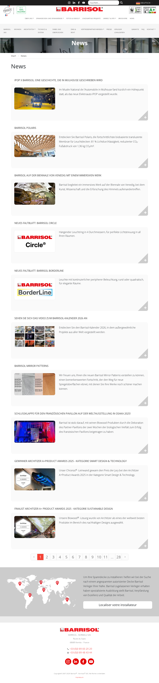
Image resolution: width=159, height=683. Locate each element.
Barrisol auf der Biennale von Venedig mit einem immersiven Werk (57, 175)
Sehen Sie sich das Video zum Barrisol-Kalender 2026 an (50, 318)
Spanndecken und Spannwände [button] (49, 18)
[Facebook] (78, 2)
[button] (144, 3)
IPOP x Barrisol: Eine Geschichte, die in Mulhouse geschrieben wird (58, 80)
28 (118, 556)
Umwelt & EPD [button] (109, 18)
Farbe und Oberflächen (57, 30)
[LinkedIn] (74, 2)
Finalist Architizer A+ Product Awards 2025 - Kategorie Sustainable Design (63, 508)
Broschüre (122, 18)
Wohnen (17, 29)
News (132, 18)
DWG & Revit (73, 30)
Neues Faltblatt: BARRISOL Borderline (39, 270)
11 (105, 556)
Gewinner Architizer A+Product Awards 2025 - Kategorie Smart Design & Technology (70, 461)
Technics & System (42, 30)
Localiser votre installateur (118, 605)
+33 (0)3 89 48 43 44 (81, 652)
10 (99, 556)
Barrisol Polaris (25, 128)
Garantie (135, 29)
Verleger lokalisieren (119, 30)
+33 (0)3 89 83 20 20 (81, 648)
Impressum (79, 677)
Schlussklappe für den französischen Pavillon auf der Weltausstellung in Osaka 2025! (72, 413)
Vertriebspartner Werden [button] (92, 29)
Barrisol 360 (7, 30)
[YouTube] (83, 2)
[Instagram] (69, 2)
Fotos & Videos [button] (72, 18)
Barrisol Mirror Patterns (31, 366)
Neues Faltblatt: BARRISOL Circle (35, 223)
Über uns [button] (28, 18)
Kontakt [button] (150, 29)
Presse (109, 29)
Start (13, 55)
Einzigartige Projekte (91, 18)
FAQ (142, 29)
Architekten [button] (29, 29)
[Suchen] (121, 2)
